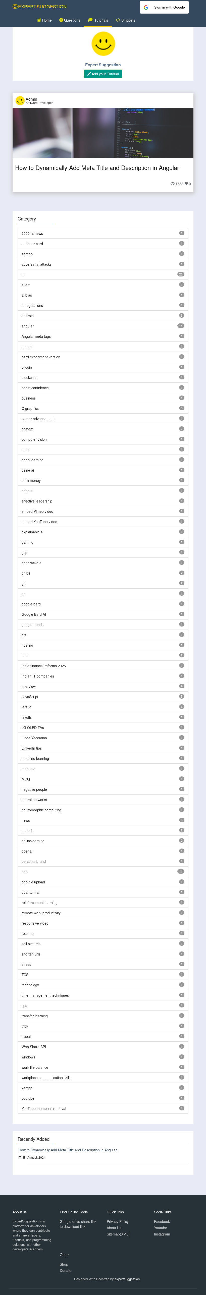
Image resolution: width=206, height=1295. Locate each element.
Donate (65, 1270)
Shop (64, 1264)
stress (26, 964)
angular (28, 325)
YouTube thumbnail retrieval (44, 1108)
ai (23, 274)
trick (25, 1026)
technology (30, 984)
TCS (25, 974)
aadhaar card (32, 243)
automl (27, 346)
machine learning (35, 758)
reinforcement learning (40, 902)
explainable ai (32, 531)
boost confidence (35, 387)
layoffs (27, 717)
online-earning (33, 840)
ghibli (26, 573)
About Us (114, 1227)
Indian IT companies (38, 676)
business (29, 398)
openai (27, 851)
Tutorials (100, 20)
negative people (34, 789)
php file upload (33, 881)
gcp (24, 552)
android (28, 315)
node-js (27, 830)
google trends (32, 624)
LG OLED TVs (33, 727)
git (23, 583)
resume (28, 933)
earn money (31, 480)
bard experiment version (41, 356)
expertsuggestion (127, 1278)
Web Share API (34, 1046)
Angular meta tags (36, 336)
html (25, 655)
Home (46, 20)
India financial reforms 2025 (44, 665)
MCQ (26, 778)
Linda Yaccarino (34, 737)
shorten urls (31, 953)
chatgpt (27, 428)
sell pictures (31, 943)
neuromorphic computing (41, 809)
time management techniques (45, 995)
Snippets (127, 20)
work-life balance (35, 1067)
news (26, 820)
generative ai (32, 562)
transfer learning (35, 1015)
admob (27, 253)
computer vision (34, 439)
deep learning (32, 459)
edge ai (27, 490)
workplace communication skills (46, 1077)
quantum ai (30, 892)
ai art (26, 284)
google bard (31, 603)
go (24, 593)
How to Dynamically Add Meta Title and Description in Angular (97, 167)
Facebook (162, 1221)
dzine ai (28, 470)
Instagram (162, 1233)
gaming (27, 542)
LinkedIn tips (32, 748)
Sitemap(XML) (118, 1233)
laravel (27, 706)
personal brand (34, 861)
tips (24, 1005)
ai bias (27, 295)
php (25, 871)
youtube (28, 1098)
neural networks (34, 799)
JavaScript (30, 696)
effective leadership (37, 500)
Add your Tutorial (105, 73)
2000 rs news (32, 233)
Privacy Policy (118, 1221)
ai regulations (32, 305)
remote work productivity (41, 912)
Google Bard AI (34, 614)
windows (28, 1056)
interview (29, 686)
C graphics (30, 408)
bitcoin (27, 367)
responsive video (35, 923)
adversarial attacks (37, 264)
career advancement (38, 418)
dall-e (26, 449)
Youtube (160, 1227)
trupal (26, 1036)
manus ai (29, 768)
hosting (27, 645)
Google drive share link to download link (78, 1224)
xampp (27, 1087)
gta (24, 634)
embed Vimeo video (37, 511)
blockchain (30, 377)
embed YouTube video (39, 521)
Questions (71, 20)
